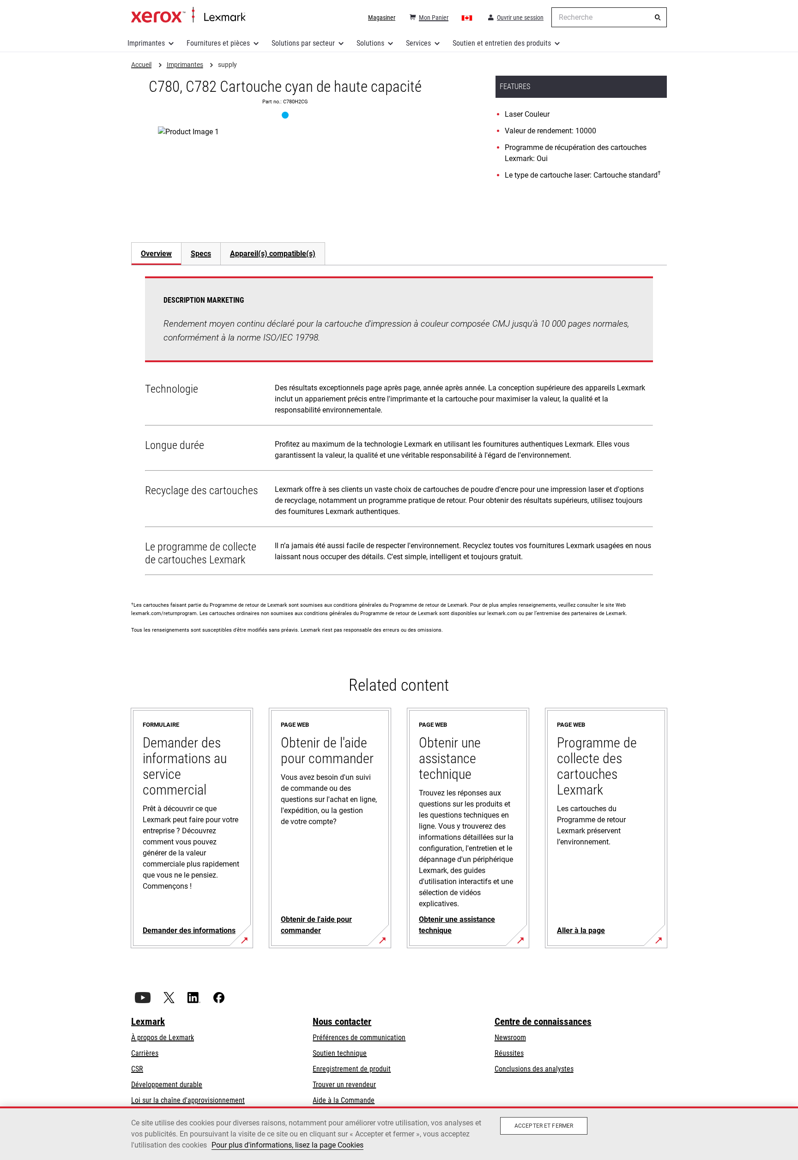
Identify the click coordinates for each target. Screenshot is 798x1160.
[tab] (156, 253)
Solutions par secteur (303, 43)
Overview (156, 253)
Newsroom (510, 1037)
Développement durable (166, 1084)
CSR (137, 1068)
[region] (399, 1133)
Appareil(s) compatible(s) (272, 253)
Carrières (144, 1053)
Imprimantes (146, 43)
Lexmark (148, 1021)
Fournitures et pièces (218, 43)
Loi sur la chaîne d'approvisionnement (188, 1100)
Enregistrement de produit (352, 1068)
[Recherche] (657, 17)
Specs (201, 253)
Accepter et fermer (543, 1126)
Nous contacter (342, 1021)
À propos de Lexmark (162, 1037)
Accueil (188, 15)
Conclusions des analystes (534, 1068)
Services (418, 43)
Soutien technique (340, 1053)
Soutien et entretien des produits (502, 43)
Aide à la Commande (344, 1100)
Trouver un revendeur (344, 1084)
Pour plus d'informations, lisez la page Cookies (287, 1145)
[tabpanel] (399, 427)
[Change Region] (467, 17)
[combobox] (609, 17)
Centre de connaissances (543, 1021)
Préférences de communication (359, 1037)
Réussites (509, 1053)
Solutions (370, 43)
